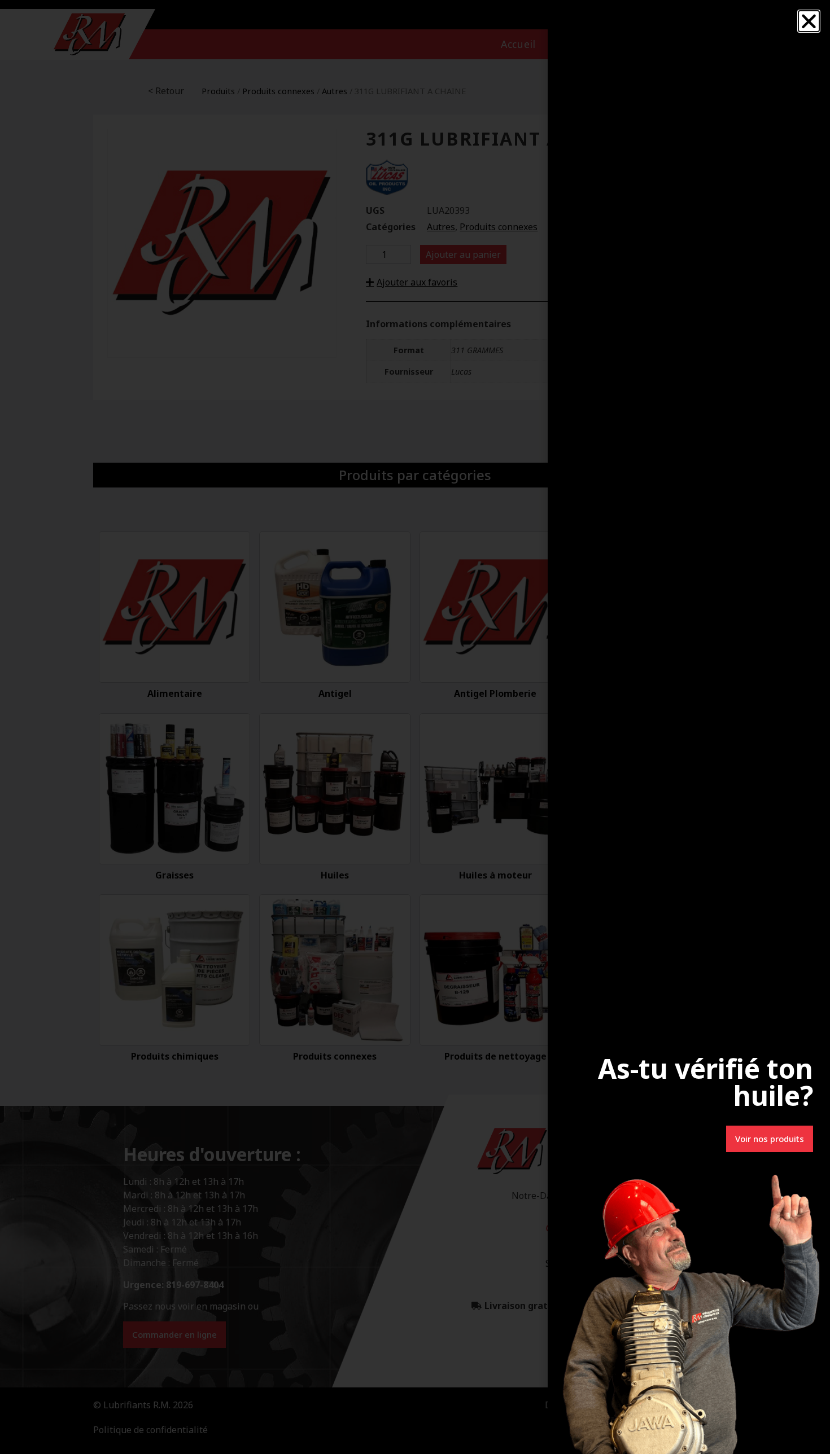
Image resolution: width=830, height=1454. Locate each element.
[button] (809, 21)
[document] (415, 727)
